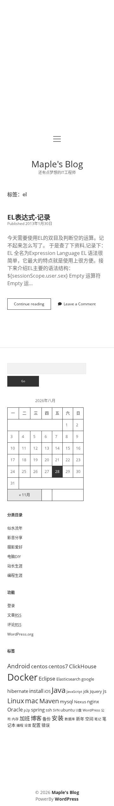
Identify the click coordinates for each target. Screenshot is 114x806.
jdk (86, 691)
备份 (46, 719)
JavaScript (74, 691)
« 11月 (24, 495)
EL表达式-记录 (28, 217)
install (36, 690)
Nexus (80, 702)
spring (38, 709)
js (104, 691)
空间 (89, 719)
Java (59, 690)
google (87, 679)
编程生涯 (14, 575)
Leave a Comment (80, 304)
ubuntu (67, 710)
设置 (27, 725)
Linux (15, 700)
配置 (36, 725)
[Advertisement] (57, 68)
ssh (49, 710)
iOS (47, 691)
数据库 (70, 719)
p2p (27, 710)
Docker (22, 677)
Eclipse (47, 678)
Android (18, 666)
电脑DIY (14, 556)
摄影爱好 (14, 547)
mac (31, 700)
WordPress (91, 710)
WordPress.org (20, 634)
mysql (66, 701)
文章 (14, 615)
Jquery (96, 691)
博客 (36, 718)
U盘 (79, 710)
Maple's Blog (57, 164)
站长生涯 (14, 566)
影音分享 (14, 537)
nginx (93, 701)
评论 (14, 624)
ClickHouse (83, 666)
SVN (56, 710)
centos (39, 666)
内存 (15, 719)
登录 (11, 605)
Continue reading (31, 305)
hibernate (17, 691)
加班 (25, 718)
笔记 (97, 719)
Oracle (15, 709)
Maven (49, 701)
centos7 (58, 666)
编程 (19, 725)
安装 (58, 718)
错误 (45, 725)
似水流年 (14, 528)
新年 (80, 719)
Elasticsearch (68, 679)
